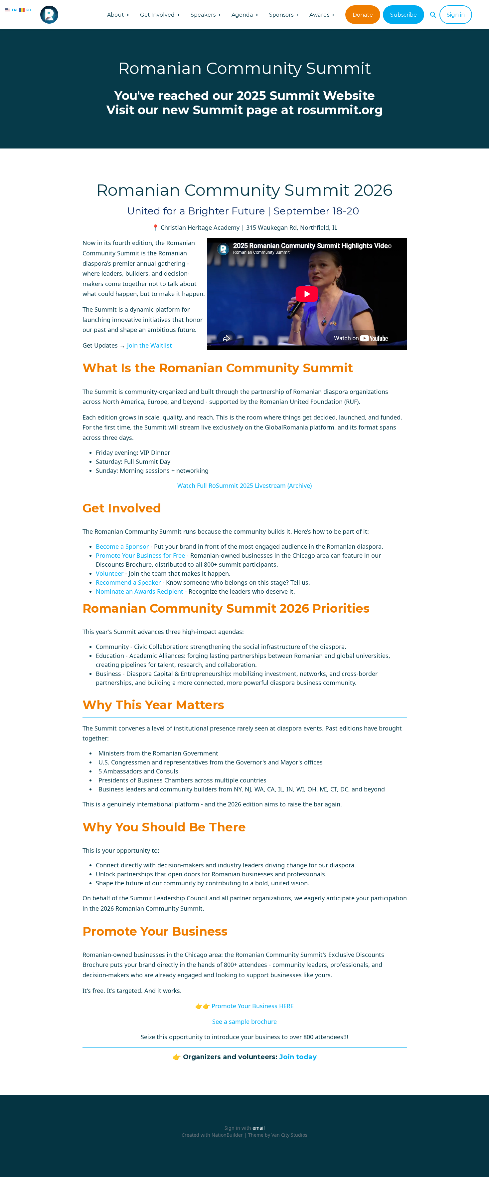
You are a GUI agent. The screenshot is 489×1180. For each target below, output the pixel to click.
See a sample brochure (244, 1022)
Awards (320, 14)
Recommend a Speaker (128, 582)
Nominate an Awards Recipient (139, 591)
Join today (298, 1057)
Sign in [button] (456, 14)
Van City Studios (289, 1135)
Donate (363, 14)
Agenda (243, 14)
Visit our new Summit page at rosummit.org (244, 110)
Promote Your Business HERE (253, 1006)
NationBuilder (227, 1135)
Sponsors (282, 14)
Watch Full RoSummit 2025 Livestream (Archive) (244, 485)
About (116, 14)
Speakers (204, 14)
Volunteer (109, 573)
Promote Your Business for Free (140, 555)
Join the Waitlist (149, 345)
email (258, 1128)
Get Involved (158, 14)
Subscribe (403, 14)
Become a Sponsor (122, 546)
